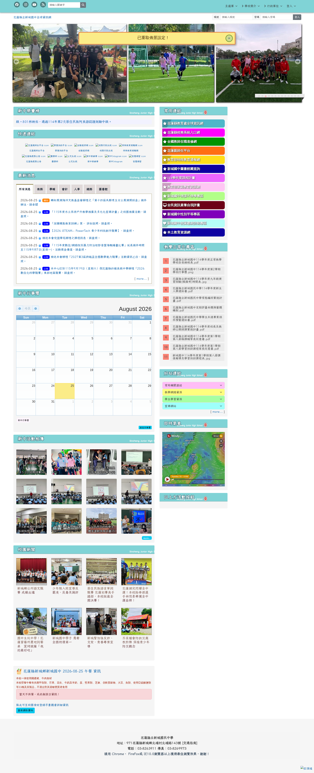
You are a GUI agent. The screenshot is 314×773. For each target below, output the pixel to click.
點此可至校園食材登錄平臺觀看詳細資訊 (42, 704)
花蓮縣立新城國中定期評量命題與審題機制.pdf (197, 309)
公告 (46, 212)
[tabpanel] (84, 239)
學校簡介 (250, 6)
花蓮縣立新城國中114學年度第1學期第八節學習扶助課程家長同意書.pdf (197, 347)
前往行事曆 (145, 428)
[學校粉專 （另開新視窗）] (17, 4)
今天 (28, 308)
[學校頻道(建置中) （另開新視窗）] (34, 4)
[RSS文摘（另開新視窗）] (43, 4)
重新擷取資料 (25, 710)
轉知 (46, 200)
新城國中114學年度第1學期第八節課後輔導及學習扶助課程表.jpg (197, 357)
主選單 (229, 6)
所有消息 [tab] (25, 189)
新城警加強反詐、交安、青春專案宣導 (100, 642)
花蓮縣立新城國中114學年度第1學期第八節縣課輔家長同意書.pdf (197, 337)
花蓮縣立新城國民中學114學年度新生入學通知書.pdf (197, 290)
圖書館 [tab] (103, 189)
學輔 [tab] (52, 189)
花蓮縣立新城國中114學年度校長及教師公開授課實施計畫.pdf (197, 328)
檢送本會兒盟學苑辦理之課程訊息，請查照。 (71, 237)
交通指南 (189, 743)
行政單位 (273, 6)
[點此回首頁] (157, 63)
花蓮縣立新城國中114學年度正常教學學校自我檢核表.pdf (197, 261)
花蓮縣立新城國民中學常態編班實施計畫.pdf (197, 299)
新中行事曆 (23, 420)
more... (141, 278)
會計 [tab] (65, 189)
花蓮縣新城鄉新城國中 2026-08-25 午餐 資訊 (62, 671)
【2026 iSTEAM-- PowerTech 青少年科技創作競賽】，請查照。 (93, 230)
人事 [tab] (77, 189)
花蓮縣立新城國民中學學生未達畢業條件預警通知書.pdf (197, 318)
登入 (289, 6)
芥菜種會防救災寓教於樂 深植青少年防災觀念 (136, 642)
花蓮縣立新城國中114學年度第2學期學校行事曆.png (197, 271)
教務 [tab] (40, 189)
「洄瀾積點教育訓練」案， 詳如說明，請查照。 (82, 223)
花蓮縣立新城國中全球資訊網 (32, 17)
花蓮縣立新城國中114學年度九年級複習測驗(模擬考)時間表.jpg (197, 280)
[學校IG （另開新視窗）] (26, 4)
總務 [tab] (89, 189)
